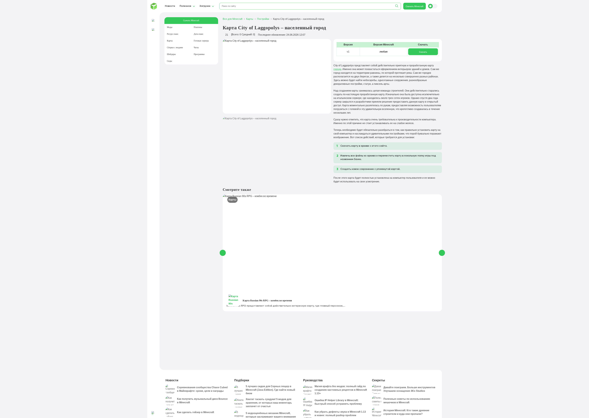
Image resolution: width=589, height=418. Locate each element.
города (337, 69)
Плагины (198, 27)
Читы (196, 47)
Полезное (185, 6)
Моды (169, 27)
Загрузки (205, 6)
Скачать (423, 52)
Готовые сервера (201, 41)
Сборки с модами (175, 47)
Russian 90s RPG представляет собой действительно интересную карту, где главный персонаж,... (286, 306)
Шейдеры (171, 54)
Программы (199, 54)
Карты (170, 41)
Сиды (169, 61)
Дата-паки (198, 34)
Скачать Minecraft (414, 6)
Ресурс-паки (172, 34)
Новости (170, 6)
